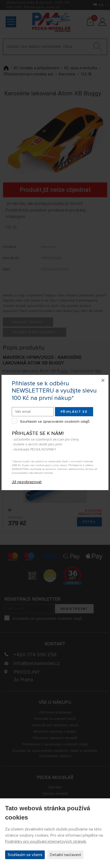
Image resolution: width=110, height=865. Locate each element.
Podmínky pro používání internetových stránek (45, 841)
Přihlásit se (74, 412)
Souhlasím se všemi (25, 854)
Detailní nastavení (65, 854)
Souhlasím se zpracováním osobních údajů (55, 421)
